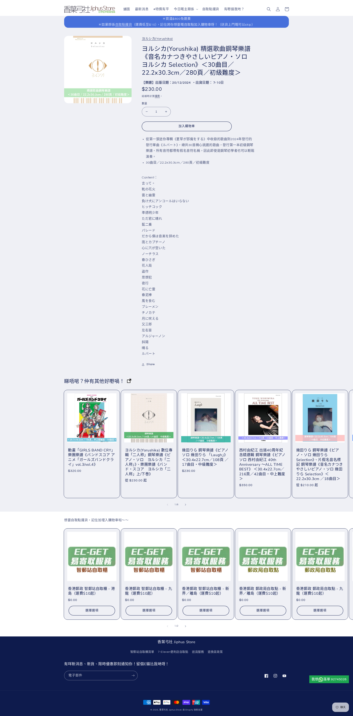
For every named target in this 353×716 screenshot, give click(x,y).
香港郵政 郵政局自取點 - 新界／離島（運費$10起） (262, 591)
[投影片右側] (185, 504)
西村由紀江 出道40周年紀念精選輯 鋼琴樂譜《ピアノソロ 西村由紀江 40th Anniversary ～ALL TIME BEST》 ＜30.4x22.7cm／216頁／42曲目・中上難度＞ (262, 464)
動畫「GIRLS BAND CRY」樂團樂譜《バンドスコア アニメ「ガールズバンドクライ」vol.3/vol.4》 (91, 457)
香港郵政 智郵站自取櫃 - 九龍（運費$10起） (148, 591)
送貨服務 (198, 652)
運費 (157, 96)
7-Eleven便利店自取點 (173, 652)
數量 (144, 103)
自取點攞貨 (123, 24)
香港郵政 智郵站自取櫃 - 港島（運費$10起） (91, 591)
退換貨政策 (215, 652)
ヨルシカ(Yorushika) (157, 38)
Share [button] (150, 364)
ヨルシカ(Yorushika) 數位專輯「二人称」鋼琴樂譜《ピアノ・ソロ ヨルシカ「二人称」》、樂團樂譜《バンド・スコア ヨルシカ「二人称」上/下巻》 (148, 462)
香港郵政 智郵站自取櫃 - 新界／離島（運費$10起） (205, 591)
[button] (185, 9)
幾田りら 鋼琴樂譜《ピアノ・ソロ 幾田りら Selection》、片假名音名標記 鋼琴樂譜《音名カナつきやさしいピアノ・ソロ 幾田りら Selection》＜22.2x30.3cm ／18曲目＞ (319, 464)
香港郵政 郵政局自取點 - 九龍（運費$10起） (319, 591)
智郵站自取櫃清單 (142, 652)
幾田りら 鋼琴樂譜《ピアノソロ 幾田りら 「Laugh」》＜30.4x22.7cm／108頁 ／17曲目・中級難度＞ (205, 457)
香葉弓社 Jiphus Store (170, 710)
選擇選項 (91, 610)
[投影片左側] (167, 504)
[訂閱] (132, 675)
